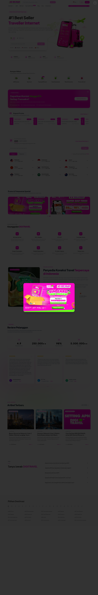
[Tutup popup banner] (95, 3)
